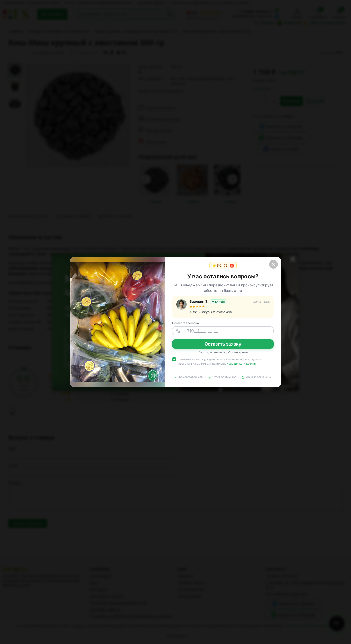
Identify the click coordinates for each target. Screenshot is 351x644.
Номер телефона (185, 323)
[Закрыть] (273, 264)
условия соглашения (241, 363)
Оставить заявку (223, 344)
